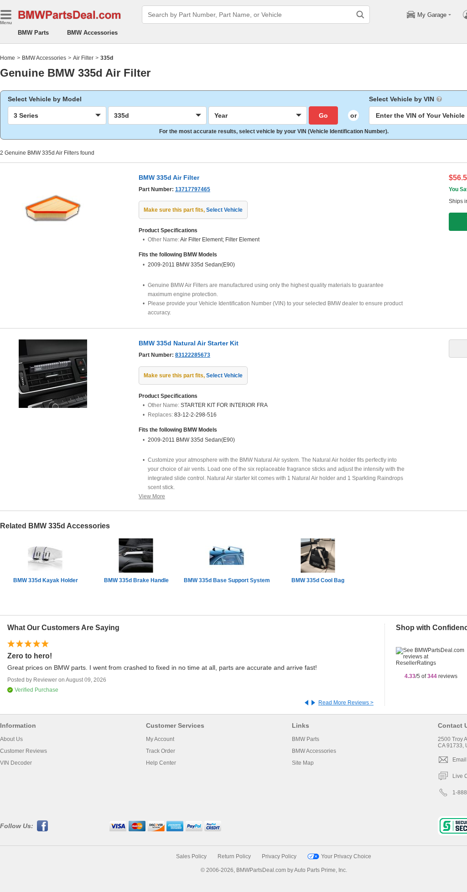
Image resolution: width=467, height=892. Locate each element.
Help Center (161, 763)
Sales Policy (191, 856)
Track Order (160, 751)
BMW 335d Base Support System (227, 580)
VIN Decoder (16, 763)
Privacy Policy (279, 856)
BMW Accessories (92, 32)
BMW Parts (33, 32)
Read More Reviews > (346, 702)
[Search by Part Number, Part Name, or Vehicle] (360, 14)
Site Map (303, 763)
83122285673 (192, 355)
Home (7, 58)
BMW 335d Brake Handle (136, 580)
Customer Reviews (23, 751)
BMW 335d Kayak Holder (45, 580)
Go (323, 115)
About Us (11, 739)
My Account (160, 739)
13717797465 (192, 189)
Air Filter (83, 58)
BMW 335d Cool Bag (317, 580)
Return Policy (234, 856)
